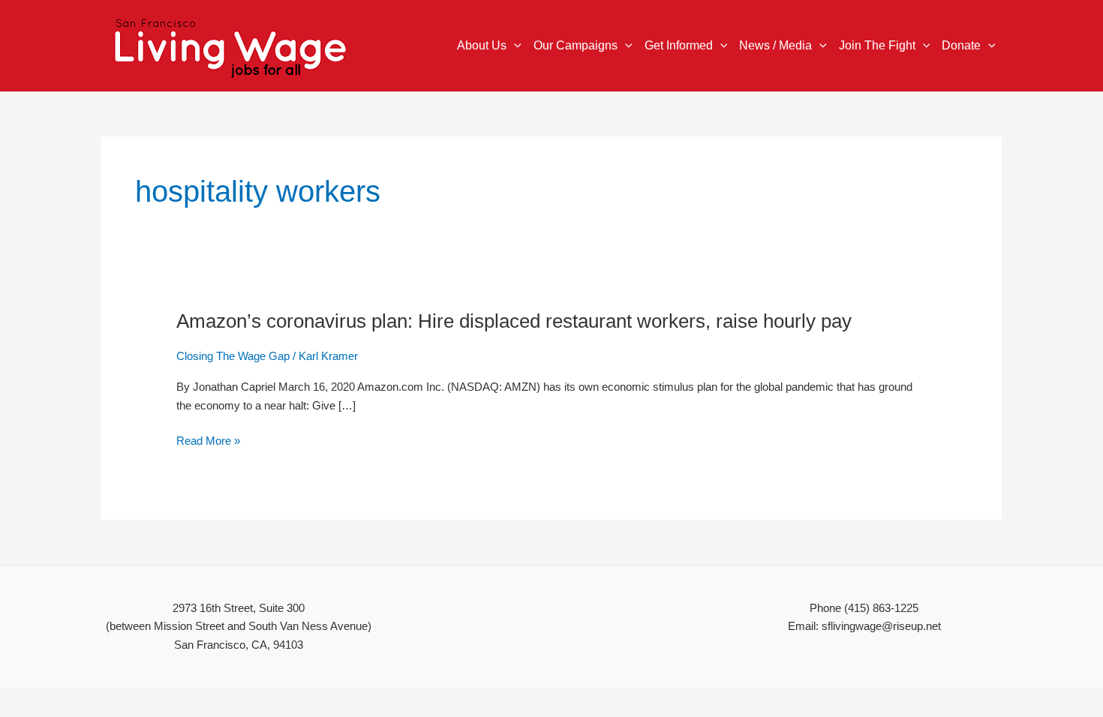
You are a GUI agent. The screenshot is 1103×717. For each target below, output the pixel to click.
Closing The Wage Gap (233, 356)
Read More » (208, 441)
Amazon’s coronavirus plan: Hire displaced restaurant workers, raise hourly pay (514, 321)
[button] (513, 46)
